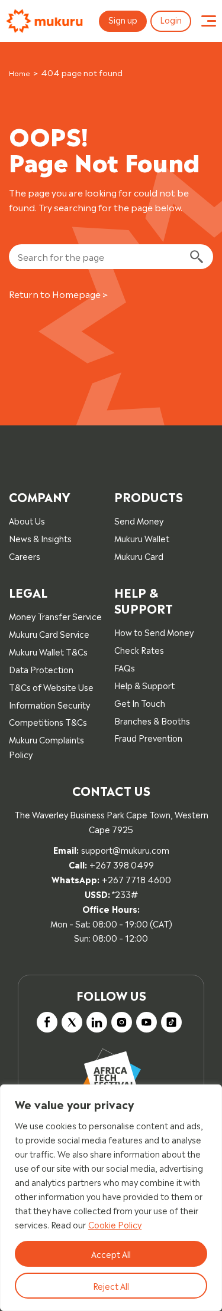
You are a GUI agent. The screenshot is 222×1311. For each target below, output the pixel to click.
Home (19, 72)
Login (171, 19)
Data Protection (41, 669)
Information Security (49, 704)
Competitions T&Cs (48, 721)
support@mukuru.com (125, 849)
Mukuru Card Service (49, 633)
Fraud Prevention (148, 737)
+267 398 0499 (121, 864)
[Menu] (208, 21)
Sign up (122, 19)
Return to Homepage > (58, 293)
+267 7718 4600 (136, 879)
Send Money (138, 520)
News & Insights (40, 538)
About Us (27, 520)
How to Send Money (154, 631)
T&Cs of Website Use (51, 686)
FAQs (124, 667)
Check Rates (139, 649)
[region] (111, 1197)
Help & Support (144, 685)
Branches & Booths (152, 720)
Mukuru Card (138, 555)
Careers (24, 555)
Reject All (111, 1285)
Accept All (111, 1253)
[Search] (196, 257)
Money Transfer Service (55, 615)
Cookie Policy (114, 1224)
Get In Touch (139, 702)
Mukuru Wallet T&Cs (48, 651)
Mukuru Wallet (141, 538)
